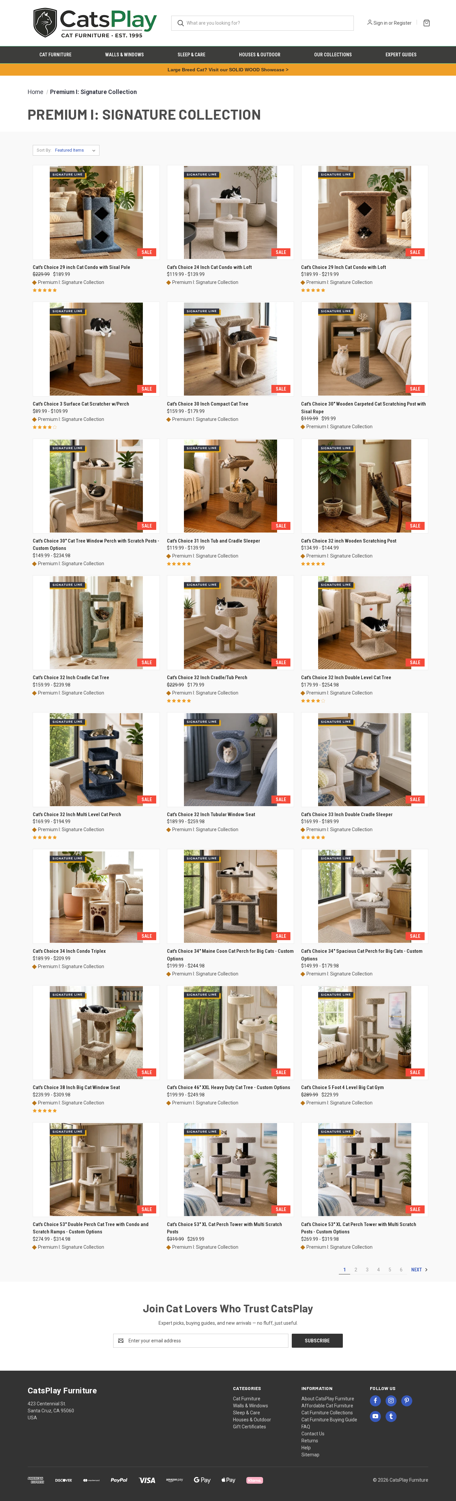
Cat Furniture (55, 54)
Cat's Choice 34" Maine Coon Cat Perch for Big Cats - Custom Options (230, 955)
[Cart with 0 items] (425, 22)
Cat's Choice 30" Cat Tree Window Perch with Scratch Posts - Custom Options (96, 545)
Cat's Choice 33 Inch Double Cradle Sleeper (347, 814)
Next (417, 1269)
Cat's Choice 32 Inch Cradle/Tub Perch (207, 678)
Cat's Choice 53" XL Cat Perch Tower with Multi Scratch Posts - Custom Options (358, 1228)
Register (403, 23)
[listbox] (76, 150)
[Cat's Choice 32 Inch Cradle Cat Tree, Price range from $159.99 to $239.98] (96, 623)
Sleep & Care (191, 54)
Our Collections (333, 54)
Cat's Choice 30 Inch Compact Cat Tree (207, 404)
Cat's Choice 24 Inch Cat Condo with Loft (209, 267)
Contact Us (312, 1433)
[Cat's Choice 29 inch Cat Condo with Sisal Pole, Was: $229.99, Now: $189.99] (96, 212)
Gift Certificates (249, 1426)
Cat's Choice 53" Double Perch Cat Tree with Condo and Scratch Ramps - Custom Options (91, 1228)
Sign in (381, 23)
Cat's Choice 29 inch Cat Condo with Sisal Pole (81, 267)
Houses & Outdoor (259, 54)
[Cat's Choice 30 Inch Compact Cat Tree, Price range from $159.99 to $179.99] (230, 349)
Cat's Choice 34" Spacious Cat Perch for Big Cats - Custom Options (362, 955)
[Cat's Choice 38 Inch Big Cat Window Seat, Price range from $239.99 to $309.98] (96, 1032)
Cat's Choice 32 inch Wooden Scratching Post (348, 541)
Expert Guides (401, 54)
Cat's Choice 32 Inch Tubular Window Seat (211, 814)
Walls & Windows (124, 54)
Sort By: (44, 150)
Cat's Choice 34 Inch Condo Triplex (69, 951)
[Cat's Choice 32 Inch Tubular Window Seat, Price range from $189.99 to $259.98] (230, 760)
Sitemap (310, 1454)
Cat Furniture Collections (327, 1412)
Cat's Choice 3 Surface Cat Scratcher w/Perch (81, 404)
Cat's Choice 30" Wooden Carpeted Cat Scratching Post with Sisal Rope (363, 408)
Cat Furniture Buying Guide (329, 1419)
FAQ (305, 1426)
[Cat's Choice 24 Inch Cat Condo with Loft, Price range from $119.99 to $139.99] (230, 212)
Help (306, 1447)
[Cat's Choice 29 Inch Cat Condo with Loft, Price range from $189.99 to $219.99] (364, 212)
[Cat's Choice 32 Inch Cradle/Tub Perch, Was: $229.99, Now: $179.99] (230, 623)
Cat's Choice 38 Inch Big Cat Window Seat (76, 1087)
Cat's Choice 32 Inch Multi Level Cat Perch (77, 814)
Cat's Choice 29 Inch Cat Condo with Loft (343, 267)
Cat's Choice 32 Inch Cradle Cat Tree (71, 678)
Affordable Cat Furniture (327, 1405)
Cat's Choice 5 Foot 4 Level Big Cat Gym (342, 1087)
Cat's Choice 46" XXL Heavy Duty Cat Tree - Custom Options (228, 1087)
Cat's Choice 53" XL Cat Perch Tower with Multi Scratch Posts (224, 1228)
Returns (309, 1440)
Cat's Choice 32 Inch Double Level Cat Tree (346, 678)
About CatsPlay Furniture (327, 1398)
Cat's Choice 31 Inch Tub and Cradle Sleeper (213, 541)
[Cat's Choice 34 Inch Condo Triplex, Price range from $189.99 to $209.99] (96, 896)
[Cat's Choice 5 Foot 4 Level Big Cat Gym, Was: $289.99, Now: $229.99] (364, 1032)
